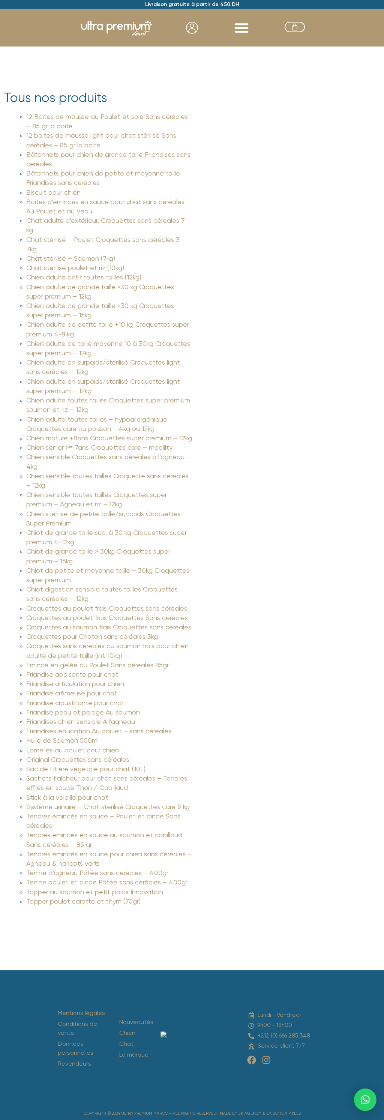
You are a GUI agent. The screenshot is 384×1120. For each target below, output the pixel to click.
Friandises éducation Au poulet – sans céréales (98, 731)
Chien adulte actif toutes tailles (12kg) (83, 277)
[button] (241, 28)
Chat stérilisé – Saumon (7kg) (70, 258)
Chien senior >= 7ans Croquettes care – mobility (99, 447)
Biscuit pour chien (53, 192)
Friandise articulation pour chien (75, 684)
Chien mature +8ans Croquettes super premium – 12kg (109, 438)
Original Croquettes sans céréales (77, 760)
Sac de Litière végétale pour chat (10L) (86, 769)
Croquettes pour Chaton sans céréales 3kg (92, 637)
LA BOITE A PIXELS (284, 1113)
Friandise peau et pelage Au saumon (83, 712)
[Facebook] (251, 1059)
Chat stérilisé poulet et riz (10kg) (75, 268)
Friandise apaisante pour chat (72, 674)
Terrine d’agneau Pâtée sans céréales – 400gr (97, 873)
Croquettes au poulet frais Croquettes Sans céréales (107, 618)
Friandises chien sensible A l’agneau (80, 722)
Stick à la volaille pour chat (67, 797)
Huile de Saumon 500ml (62, 740)
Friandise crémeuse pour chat (71, 693)
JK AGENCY (249, 1113)
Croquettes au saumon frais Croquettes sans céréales (108, 627)
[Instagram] (266, 1059)
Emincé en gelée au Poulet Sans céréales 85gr (97, 665)
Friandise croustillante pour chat (75, 703)
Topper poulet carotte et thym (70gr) (83, 901)
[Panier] (295, 27)
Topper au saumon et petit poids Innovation (94, 892)
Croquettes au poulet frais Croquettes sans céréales (106, 608)
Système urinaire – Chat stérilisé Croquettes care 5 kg (108, 807)
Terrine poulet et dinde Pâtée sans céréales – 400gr (107, 882)
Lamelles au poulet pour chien (72, 750)
